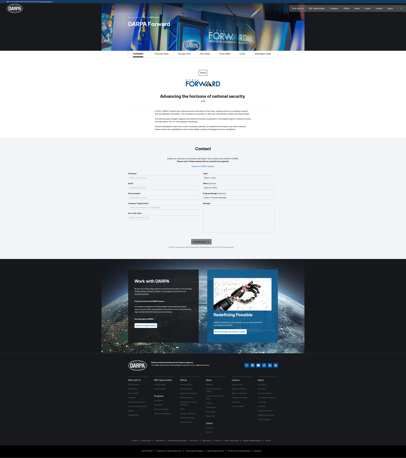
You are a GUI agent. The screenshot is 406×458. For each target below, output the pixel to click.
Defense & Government (136, 402)
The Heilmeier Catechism (267, 398)
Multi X (182, 409)
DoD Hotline (146, 450)
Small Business (133, 415)
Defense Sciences (186, 398)
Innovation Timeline (265, 393)
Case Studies (210, 412)
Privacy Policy (210, 247)
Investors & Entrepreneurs (137, 406)
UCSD (242, 54)
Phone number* (134, 193)
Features (209, 403)
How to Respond (160, 389)
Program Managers (265, 411)
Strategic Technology (187, 413)
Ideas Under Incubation (162, 414)
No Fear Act (194, 441)
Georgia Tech (184, 54)
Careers (379, 8)
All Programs (158, 400)
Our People (262, 402)
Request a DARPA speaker (203, 166)
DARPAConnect (133, 384)
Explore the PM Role (239, 389)
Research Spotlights (161, 409)
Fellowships (236, 402)
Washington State (263, 54)
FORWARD (138, 54)
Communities (133, 389)
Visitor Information (264, 419)
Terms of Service (224, 247)
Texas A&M (224, 54)
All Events (209, 428)
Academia (131, 398)
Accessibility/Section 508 (177, 441)
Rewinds (143, 17)
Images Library (211, 407)
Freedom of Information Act (169, 450)
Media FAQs (210, 416)
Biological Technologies (188, 393)
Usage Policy (159, 441)
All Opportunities (160, 384)
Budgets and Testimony (266, 415)
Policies (134, 441)
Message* (207, 203)
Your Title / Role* (135, 213)
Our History (262, 389)
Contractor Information (240, 398)
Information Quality (194, 450)
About (390, 8)
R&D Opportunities (317, 8)
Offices (346, 8)
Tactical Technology (187, 418)
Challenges (158, 405)
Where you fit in (237, 384)
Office (209, 183)
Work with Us (298, 8)
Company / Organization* (138, 203)
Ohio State (205, 54)
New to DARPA (133, 393)
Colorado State (161, 54)
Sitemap (218, 441)
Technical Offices (186, 389)
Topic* (205, 173)
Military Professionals (239, 393)
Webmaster (206, 441)
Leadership (262, 406)
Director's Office (186, 384)
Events (368, 8)
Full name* (132, 173)
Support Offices (185, 422)
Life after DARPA (238, 406)
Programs (334, 8)
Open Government (215, 450)
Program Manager (214, 193)
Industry (131, 411)
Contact (268, 441)
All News (209, 384)
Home (130, 17)
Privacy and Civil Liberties (239, 450)
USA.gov (257, 450)
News (357, 8)
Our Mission (262, 384)
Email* (131, 183)
